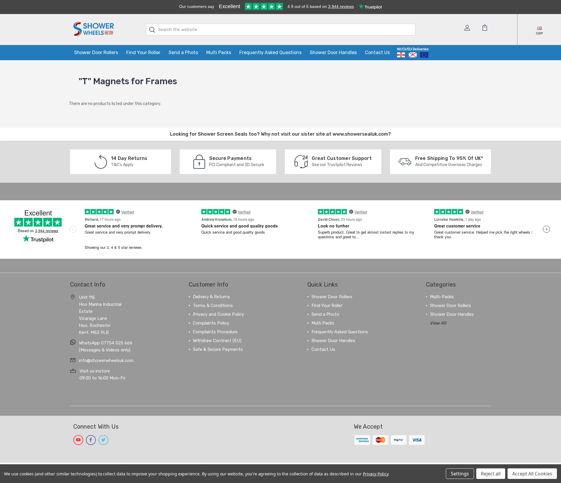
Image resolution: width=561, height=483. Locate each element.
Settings (460, 473)
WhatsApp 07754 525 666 (105, 343)
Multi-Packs (442, 296)
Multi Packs (218, 52)
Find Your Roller (143, 52)
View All (438, 323)
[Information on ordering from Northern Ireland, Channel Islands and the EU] (413, 52)
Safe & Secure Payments (218, 349)
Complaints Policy (211, 323)
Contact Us (377, 52)
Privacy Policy (375, 474)
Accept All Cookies (532, 473)
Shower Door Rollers (96, 52)
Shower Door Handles (333, 52)
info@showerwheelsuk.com (106, 360)
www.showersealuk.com (360, 134)
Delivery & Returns (211, 296)
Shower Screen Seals (222, 134)
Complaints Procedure (215, 331)
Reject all (491, 473)
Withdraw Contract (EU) (217, 340)
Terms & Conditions (213, 305)
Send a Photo (183, 52)
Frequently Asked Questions (270, 52)
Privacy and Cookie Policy (218, 314)
